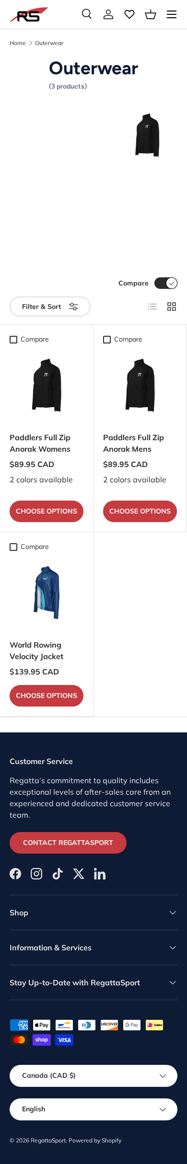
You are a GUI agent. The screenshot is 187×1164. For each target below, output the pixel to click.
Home (18, 43)
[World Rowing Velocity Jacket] (46, 592)
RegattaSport (48, 1140)
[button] (150, 14)
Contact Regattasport (68, 842)
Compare (133, 283)
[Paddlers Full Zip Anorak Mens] (140, 385)
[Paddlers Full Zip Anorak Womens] (46, 385)
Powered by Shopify (95, 1140)
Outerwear (49, 43)
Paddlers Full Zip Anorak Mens (133, 443)
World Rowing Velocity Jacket (36, 650)
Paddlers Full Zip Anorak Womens (40, 443)
